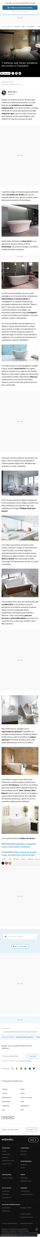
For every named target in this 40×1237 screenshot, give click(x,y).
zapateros (5, 1106)
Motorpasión (24, 1178)
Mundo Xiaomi (6, 1163)
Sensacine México (26, 1214)
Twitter (12, 73)
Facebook (16, 1068)
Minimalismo (6, 1097)
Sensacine (24, 1164)
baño (24, 859)
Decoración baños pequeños (24, 1037)
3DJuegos (24, 1151)
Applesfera (5, 1157)
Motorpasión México (27, 1223)
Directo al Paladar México (9, 1223)
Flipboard (16, 73)
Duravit (4, 846)
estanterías (6, 1102)
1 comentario (6, 73)
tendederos (25, 1106)
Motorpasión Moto (26, 1181)
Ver (20, 946)
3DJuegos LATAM (26, 1207)
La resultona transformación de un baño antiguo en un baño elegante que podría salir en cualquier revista (20, 1032)
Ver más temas (8, 1117)
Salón (23, 1093)
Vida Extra (24, 1154)
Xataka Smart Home (8, 1160)
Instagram (21, 1068)
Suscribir (32, 1056)
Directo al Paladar (7, 1178)
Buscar (31, 1129)
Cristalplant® (31, 844)
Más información (22, 1235)
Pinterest (29, 1068)
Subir (32, 1140)
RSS (25, 1068)
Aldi (22, 1110)
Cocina (4, 1093)
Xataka (4, 1151)
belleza (32, 859)
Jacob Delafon (13, 846)
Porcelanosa (25, 846)
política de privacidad (25, 1060)
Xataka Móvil (6, 1154)
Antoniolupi (20, 844)
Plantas (4, 1089)
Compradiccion (6, 1197)
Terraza (17, 26)
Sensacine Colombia (27, 1217)
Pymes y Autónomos (27, 1194)
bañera (17, 859)
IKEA (23, 26)
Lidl (39, 26)
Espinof (23, 1167)
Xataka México (6, 1207)
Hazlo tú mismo (26, 1097)
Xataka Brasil (6, 1211)
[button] (12, 92)
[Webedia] (8, 1140)
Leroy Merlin (31, 26)
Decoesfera (5, 1194)
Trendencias (5, 1191)
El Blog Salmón (25, 1191)
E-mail (19, 73)
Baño (10, 859)
